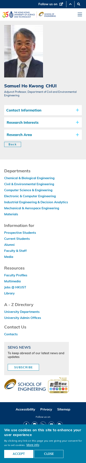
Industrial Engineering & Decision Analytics (36, 202)
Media (8, 257)
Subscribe (23, 367)
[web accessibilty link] (58, 385)
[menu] (80, 14)
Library (9, 293)
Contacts (11, 334)
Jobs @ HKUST (15, 287)
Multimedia (12, 281)
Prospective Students (20, 233)
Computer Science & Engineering (28, 190)
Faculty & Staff (15, 251)
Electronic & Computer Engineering (30, 196)
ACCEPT (19, 454)
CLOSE (49, 454)
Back (13, 144)
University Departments (22, 312)
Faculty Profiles (15, 275)
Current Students (17, 239)
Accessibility (25, 409)
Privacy (46, 409)
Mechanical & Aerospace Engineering (31, 208)
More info (33, 445)
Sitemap (63, 409)
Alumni (9, 245)
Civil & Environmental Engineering (29, 184)
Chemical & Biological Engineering (29, 178)
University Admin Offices (22, 318)
